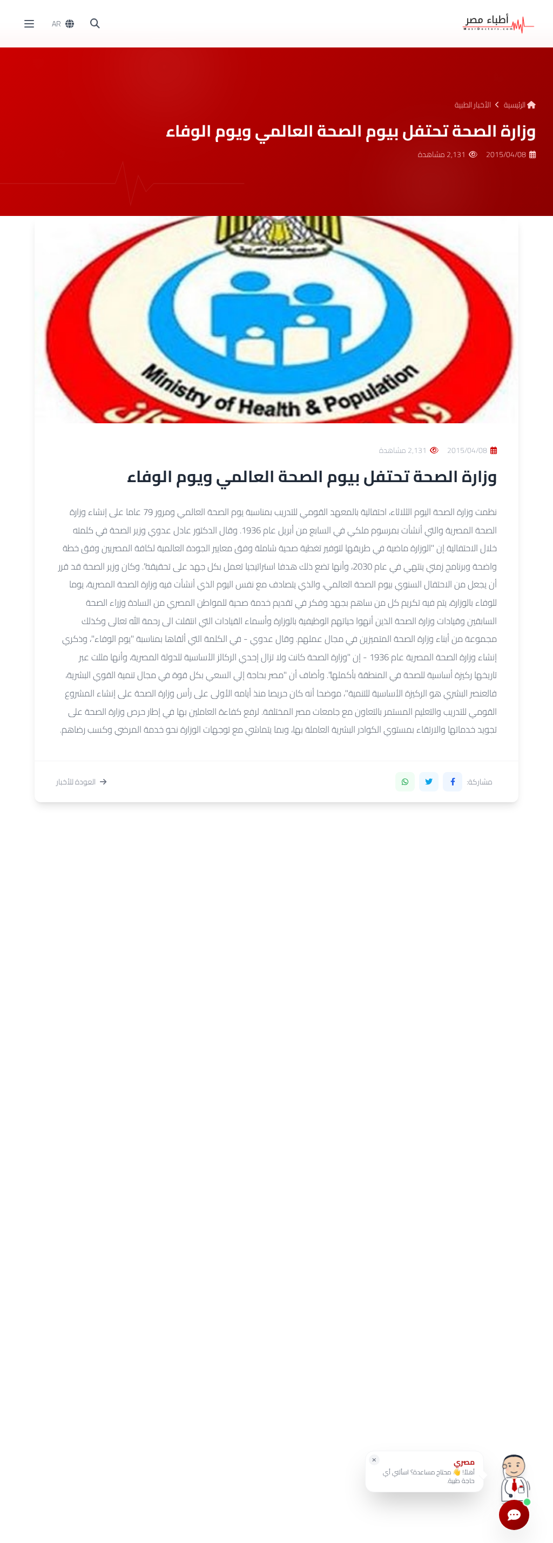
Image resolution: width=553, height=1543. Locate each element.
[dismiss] (374, 1459)
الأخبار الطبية (473, 104)
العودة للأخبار (76, 781)
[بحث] (95, 24)
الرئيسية (515, 104)
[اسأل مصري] (514, 1475)
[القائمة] (29, 24)
